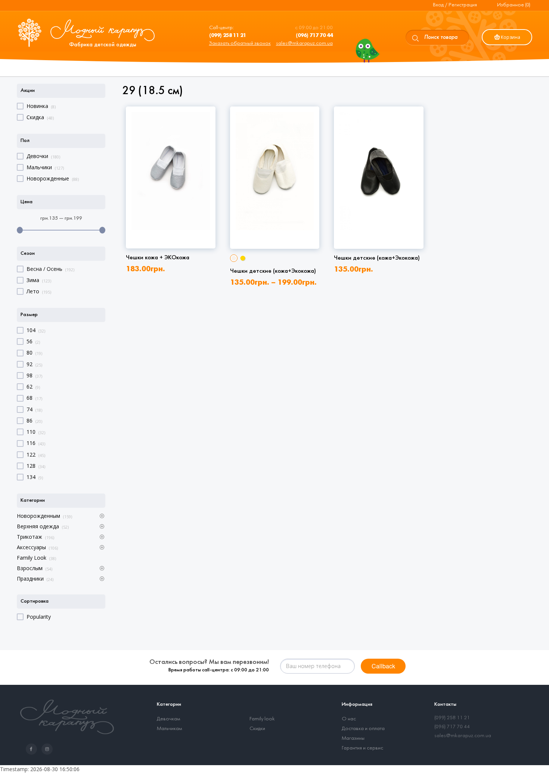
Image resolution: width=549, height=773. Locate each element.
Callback (383, 666)
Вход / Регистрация (455, 5)
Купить (171, 217)
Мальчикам (169, 728)
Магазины (353, 738)
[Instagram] (48, 749)
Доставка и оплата (363, 728)
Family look (262, 719)
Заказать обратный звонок (240, 43)
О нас (349, 719)
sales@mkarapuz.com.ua (304, 43)
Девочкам (168, 719)
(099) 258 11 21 (452, 717)
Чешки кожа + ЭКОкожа (157, 257)
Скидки (257, 728)
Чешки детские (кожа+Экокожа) (273, 271)
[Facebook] (33, 749)
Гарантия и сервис (362, 748)
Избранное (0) (513, 5)
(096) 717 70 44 (452, 726)
